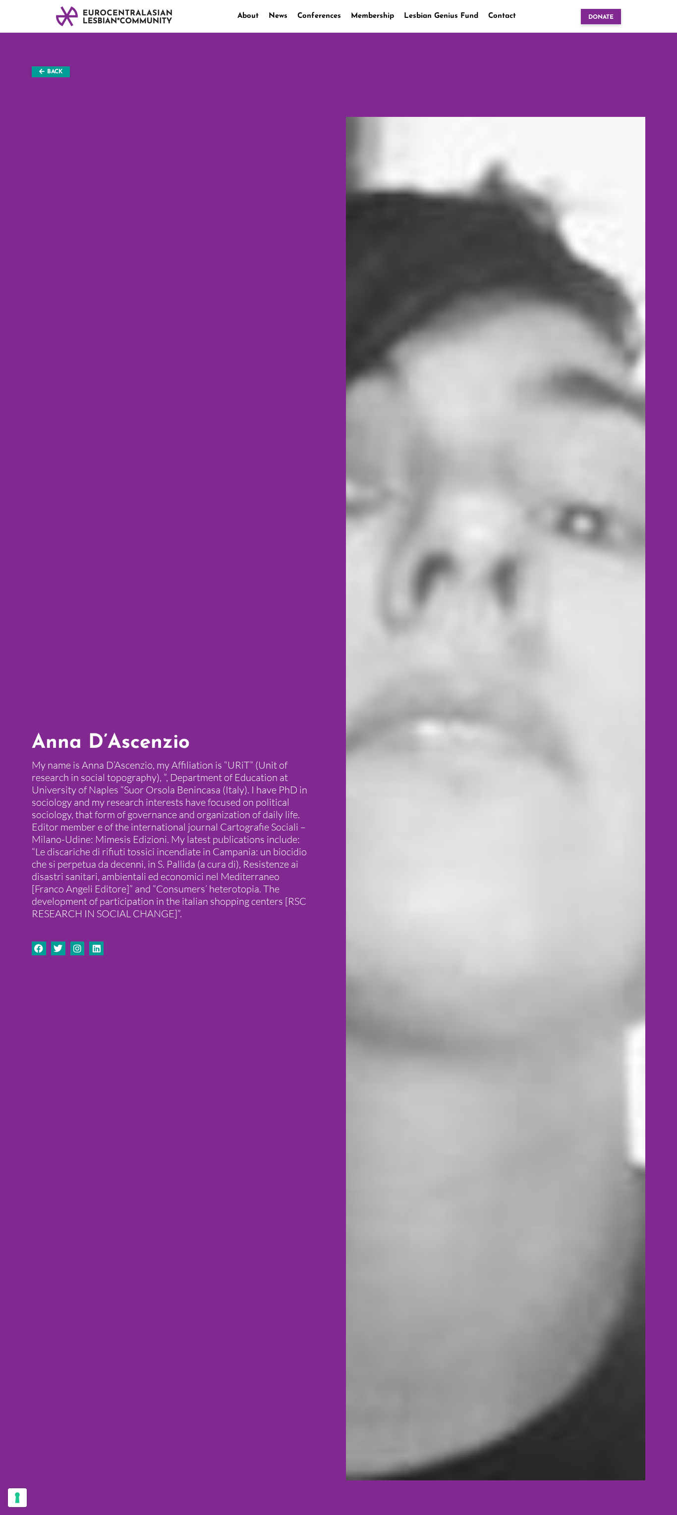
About (248, 16)
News (278, 16)
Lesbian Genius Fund (441, 16)
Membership (372, 16)
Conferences (319, 16)
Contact (502, 16)
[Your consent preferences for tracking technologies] (17, 1497)
